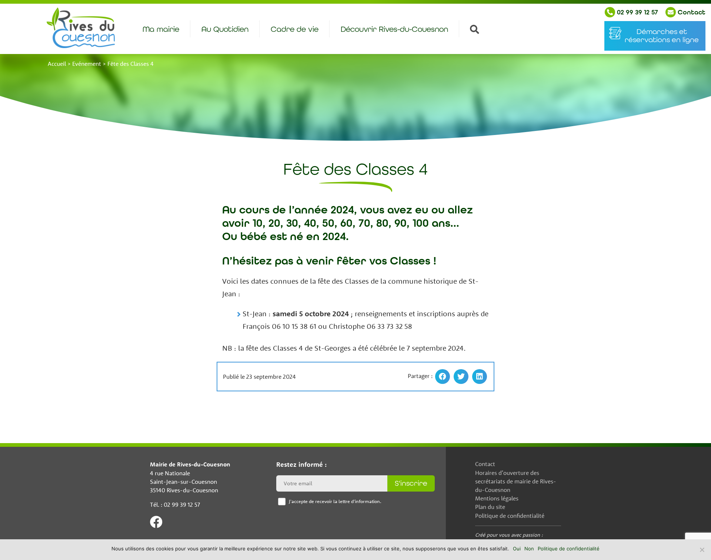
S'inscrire (411, 483)
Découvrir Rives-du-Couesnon (394, 29)
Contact (690, 12)
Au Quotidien (224, 29)
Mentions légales (496, 498)
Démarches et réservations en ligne (662, 35)
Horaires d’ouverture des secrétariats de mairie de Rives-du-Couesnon (515, 481)
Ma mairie (161, 29)
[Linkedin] (479, 376)
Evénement (86, 63)
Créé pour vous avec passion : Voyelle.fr (509, 539)
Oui (517, 548)
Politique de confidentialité (509, 515)
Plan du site (490, 506)
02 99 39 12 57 (636, 12)
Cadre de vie (294, 29)
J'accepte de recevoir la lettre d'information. (335, 501)
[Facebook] (442, 376)
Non (529, 548)
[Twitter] (461, 376)
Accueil (57, 63)
